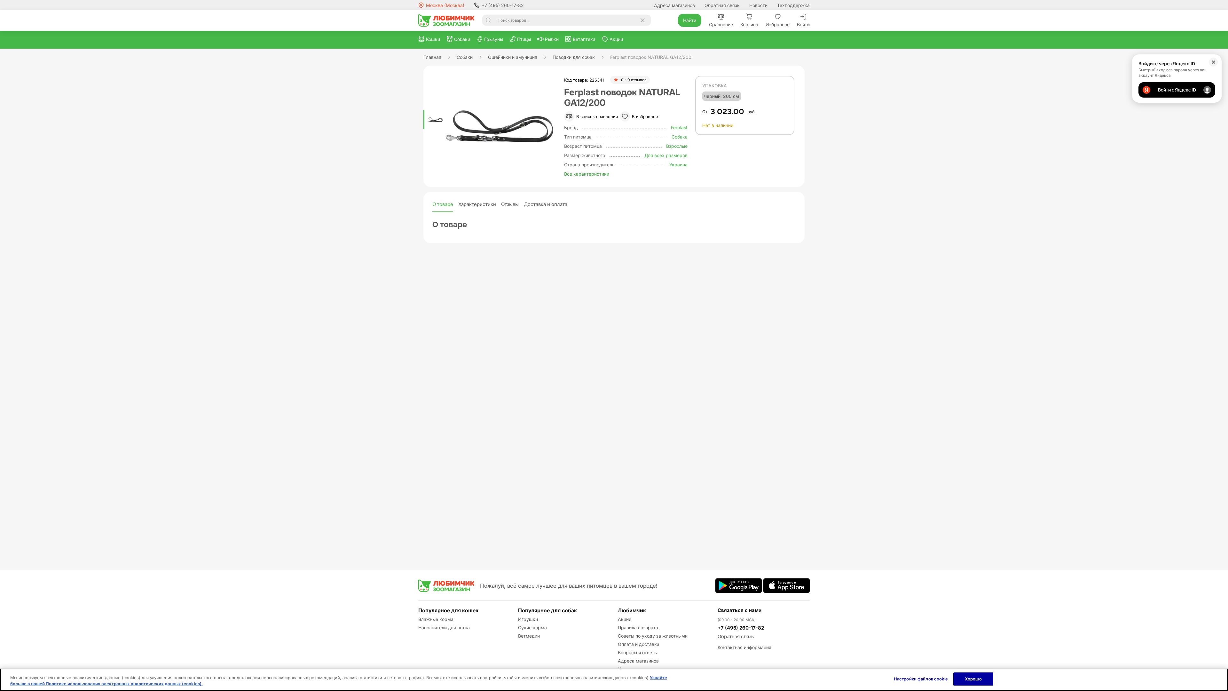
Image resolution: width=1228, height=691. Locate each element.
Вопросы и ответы (637, 652)
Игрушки (528, 619)
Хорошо (973, 678)
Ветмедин (529, 636)
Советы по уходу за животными (653, 636)
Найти (689, 20)
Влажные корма (435, 619)
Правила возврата (638, 627)
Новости (758, 5)
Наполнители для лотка (444, 627)
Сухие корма (532, 627)
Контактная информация (744, 647)
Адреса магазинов (674, 5)
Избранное (778, 24)
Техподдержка (793, 5)
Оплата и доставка (638, 644)
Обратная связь (722, 5)
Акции (624, 619)
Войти (803, 24)
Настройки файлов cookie (921, 678)
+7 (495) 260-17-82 (503, 5)
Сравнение (721, 24)
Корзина (749, 24)
